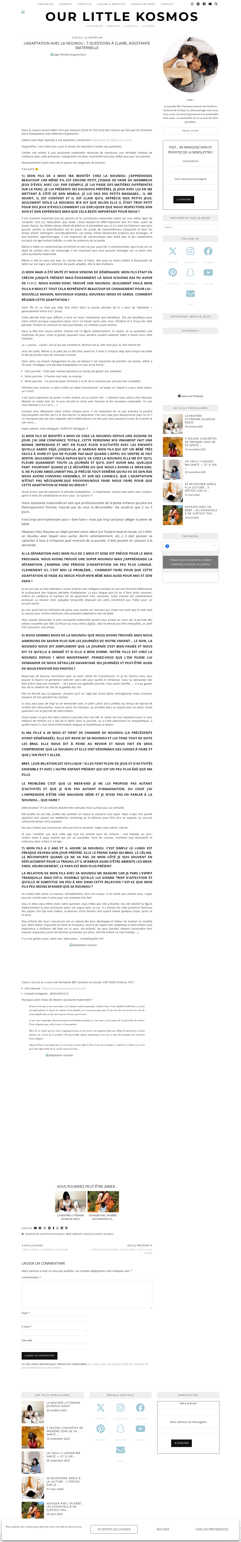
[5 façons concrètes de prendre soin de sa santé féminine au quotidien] (173, 447)
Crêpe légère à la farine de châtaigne (45, 1247)
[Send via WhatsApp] (57, 1228)
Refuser (163, 1529)
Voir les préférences (211, 1529)
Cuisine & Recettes (111, 4)
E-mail (27, 1326)
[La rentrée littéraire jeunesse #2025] (70, 1201)
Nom (26, 1313)
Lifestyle (85, 4)
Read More (190, 130)
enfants (77, 1234)
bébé (68, 1234)
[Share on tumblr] (53, 1228)
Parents (65, 4)
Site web (27, 1340)
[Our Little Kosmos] (120, 11)
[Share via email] (35, 1228)
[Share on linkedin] (62, 1228)
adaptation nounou (52, 1234)
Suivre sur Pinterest (192, 396)
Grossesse (45, 4)
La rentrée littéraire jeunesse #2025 (70, 1217)
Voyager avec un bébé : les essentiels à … (103, 1217)
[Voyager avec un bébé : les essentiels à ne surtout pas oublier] (103, 1201)
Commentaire (31, 1277)
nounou (108, 1234)
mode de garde (93, 1234)
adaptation (32, 1234)
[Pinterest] (198, 4)
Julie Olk (76, 37)
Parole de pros (143, 4)
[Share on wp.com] (66, 1228)
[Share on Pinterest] (49, 1228)
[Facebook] (204, 4)
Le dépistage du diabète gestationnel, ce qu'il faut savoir (121, 1249)
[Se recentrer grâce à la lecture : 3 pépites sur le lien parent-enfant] (173, 492)
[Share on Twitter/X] (44, 1228)
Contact (167, 4)
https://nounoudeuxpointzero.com (64, 988)
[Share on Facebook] (40, 1228)
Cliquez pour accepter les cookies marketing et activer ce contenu (190, 562)
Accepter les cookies (114, 1529)
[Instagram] (192, 4)
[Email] (210, 4)
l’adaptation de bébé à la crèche (111, 140)
